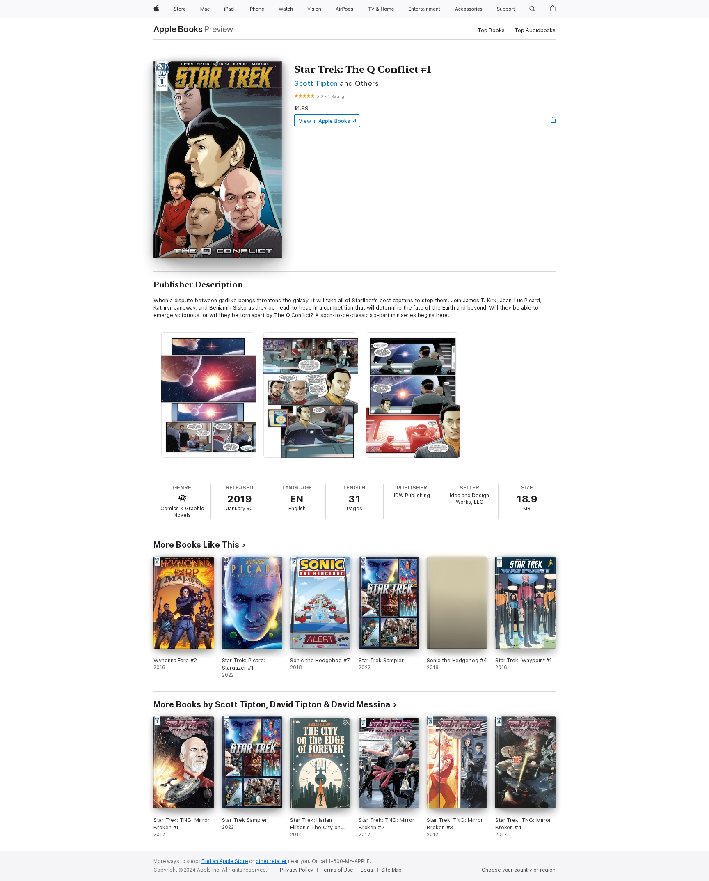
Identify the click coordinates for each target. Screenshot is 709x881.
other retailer (271, 861)
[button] (532, 9)
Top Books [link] (491, 30)
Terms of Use (336, 870)
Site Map (391, 870)
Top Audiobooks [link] (535, 30)
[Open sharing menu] (553, 120)
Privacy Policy (296, 870)
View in (324, 121)
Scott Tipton (316, 83)
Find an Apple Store (224, 861)
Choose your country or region (519, 870)
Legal (367, 870)
